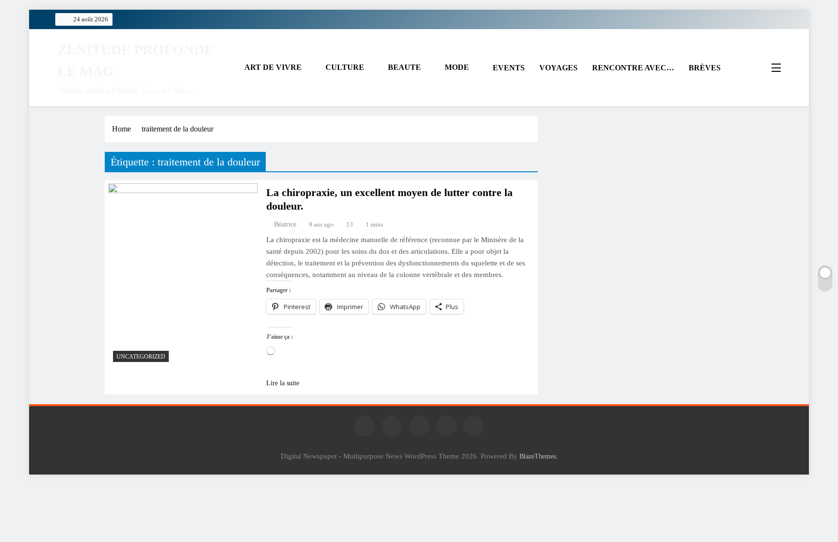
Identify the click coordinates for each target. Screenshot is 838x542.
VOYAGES (558, 68)
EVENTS (509, 68)
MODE (457, 67)
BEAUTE (404, 67)
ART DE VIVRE (273, 67)
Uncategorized (140, 356)
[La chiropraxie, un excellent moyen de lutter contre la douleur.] (183, 275)
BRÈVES (705, 68)
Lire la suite (282, 383)
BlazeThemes (537, 456)
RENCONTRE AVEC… (633, 68)
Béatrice (285, 224)
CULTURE (344, 67)
